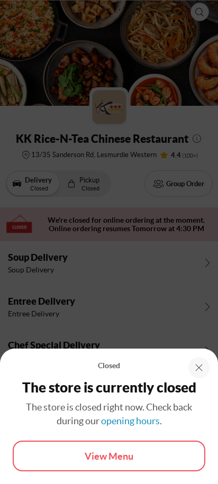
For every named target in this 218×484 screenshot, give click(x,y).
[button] (199, 367)
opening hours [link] (130, 420)
